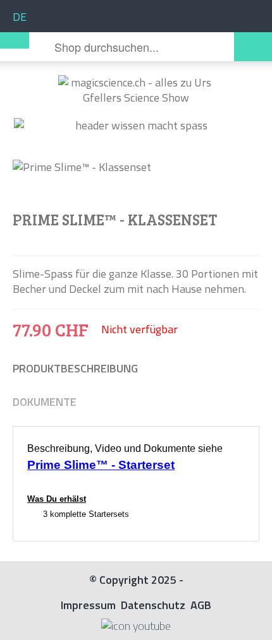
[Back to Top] (253, 619)
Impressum (88, 604)
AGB (200, 604)
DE (20, 16)
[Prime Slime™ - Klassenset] (136, 167)
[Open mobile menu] (14, 40)
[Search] (253, 46)
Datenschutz (153, 604)
